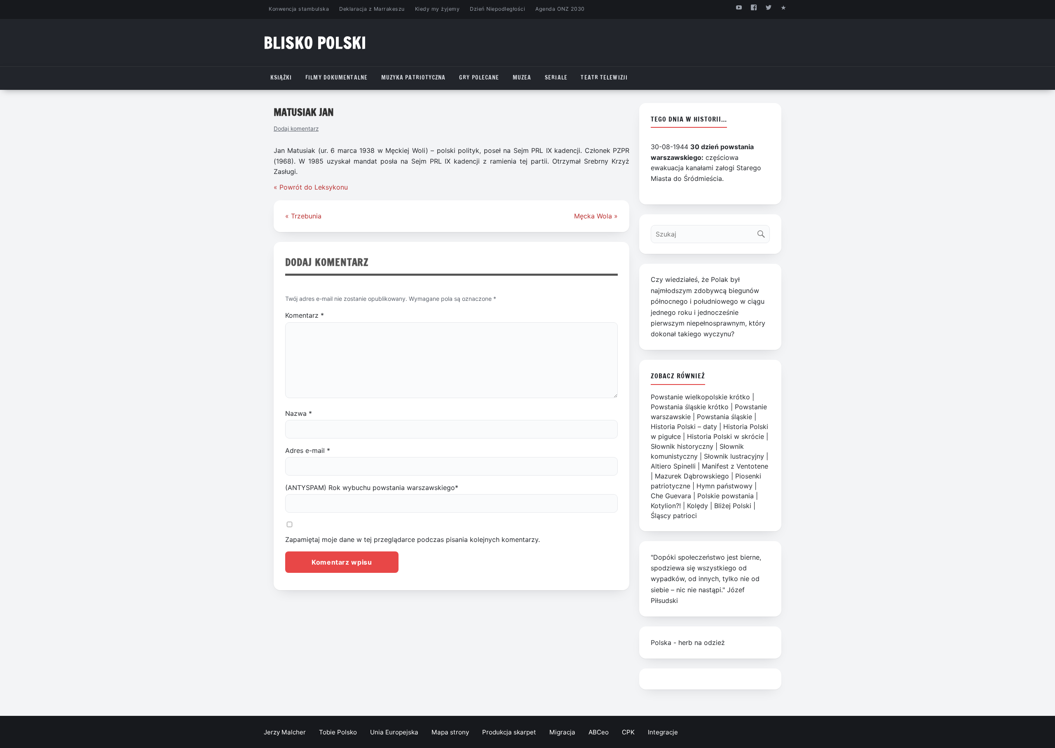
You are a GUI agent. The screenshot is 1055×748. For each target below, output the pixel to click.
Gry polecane (479, 77)
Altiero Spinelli (673, 466)
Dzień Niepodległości (497, 9)
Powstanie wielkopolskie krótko (700, 397)
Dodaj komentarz (296, 128)
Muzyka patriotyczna (413, 77)
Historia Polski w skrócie (725, 436)
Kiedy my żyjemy (437, 9)
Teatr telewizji (604, 77)
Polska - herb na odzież (688, 642)
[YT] (738, 7)
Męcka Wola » (596, 216)
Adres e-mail (307, 450)
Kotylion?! (666, 506)
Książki (281, 77)
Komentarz (304, 315)
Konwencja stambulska (299, 9)
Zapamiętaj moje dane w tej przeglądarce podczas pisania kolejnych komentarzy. (412, 539)
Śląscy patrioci (674, 515)
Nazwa (298, 413)
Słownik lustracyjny (734, 456)
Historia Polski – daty (684, 426)
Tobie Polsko (338, 732)
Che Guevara (671, 496)
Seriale (556, 77)
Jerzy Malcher (285, 732)
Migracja (562, 732)
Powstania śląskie (724, 417)
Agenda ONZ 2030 (560, 9)
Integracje (663, 732)
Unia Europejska (394, 732)
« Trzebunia (303, 216)
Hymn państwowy (724, 486)
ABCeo (598, 732)
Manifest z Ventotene (735, 466)
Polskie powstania (725, 496)
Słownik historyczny (682, 446)
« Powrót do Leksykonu (311, 187)
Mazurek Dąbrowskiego (692, 476)
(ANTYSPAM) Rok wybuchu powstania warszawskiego (371, 487)
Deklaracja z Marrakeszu (371, 9)
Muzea (522, 77)
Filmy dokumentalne (336, 77)
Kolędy (697, 506)
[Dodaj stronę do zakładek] (783, 7)
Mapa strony (450, 732)
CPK (628, 732)
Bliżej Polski (732, 506)
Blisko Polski (315, 42)
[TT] (769, 7)
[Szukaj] (763, 232)
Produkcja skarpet (509, 732)
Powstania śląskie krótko (690, 407)
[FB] (753, 7)
